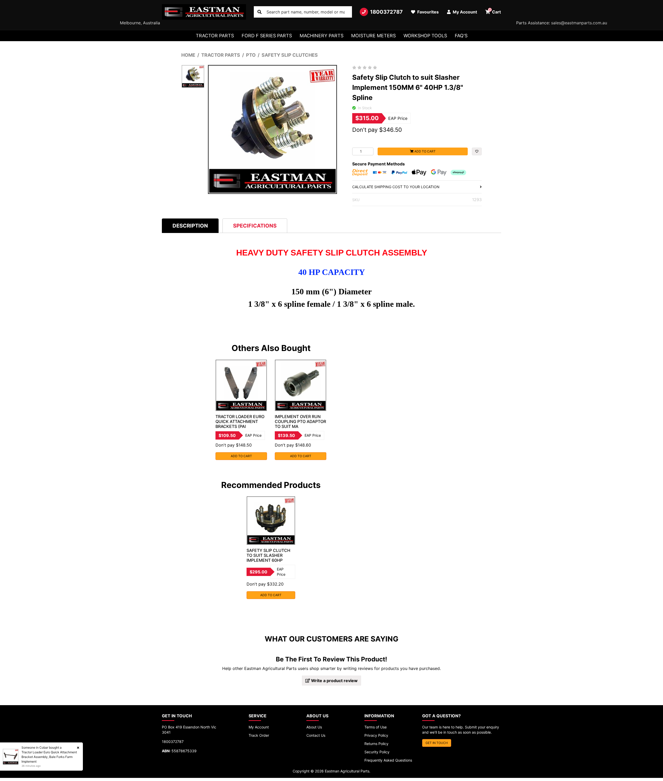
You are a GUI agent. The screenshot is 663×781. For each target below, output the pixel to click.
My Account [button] (464, 11)
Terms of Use (375, 727)
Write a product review (334, 680)
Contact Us (315, 735)
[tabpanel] (241, 410)
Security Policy (377, 752)
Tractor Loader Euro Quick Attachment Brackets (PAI (239, 421)
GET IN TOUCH (437, 743)
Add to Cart (425, 151)
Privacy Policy (376, 735)
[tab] (190, 225)
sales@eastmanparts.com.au (579, 22)
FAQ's (461, 35)
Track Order (259, 735)
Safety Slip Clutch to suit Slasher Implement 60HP (268, 555)
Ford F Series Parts (267, 35)
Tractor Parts (215, 35)
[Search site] (259, 12)
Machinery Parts (321, 35)
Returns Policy (376, 743)
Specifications (255, 226)
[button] (477, 151)
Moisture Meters (373, 35)
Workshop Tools (425, 35)
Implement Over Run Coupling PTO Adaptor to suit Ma (300, 421)
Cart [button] (495, 11)
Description (190, 226)
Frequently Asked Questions (388, 760)
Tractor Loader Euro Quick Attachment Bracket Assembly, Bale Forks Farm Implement (49, 756)
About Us (314, 727)
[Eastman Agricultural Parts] (204, 12)
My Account (259, 727)
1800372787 (386, 12)
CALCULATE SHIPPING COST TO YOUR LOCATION (395, 187)
